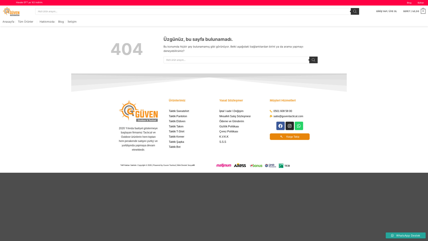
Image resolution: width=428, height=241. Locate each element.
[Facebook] (280, 126)
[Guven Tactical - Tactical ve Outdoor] (16, 11)
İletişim (72, 21)
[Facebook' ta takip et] (4, 3)
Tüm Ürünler (25, 21)
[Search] (355, 11)
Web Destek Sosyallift (186, 165)
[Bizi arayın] (14, 3)
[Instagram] (290, 126)
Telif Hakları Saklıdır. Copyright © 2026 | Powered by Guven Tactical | (148, 165)
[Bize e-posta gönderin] (11, 3)
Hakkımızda (47, 21)
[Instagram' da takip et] (7, 3)
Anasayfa (8, 21)
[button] (419, 3)
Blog (409, 3)
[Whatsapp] (299, 126)
